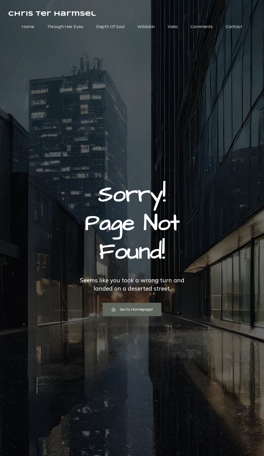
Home (28, 26)
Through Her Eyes (65, 26)
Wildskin (146, 26)
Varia (173, 26)
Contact (234, 26)
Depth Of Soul (110, 26)
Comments (202, 26)
